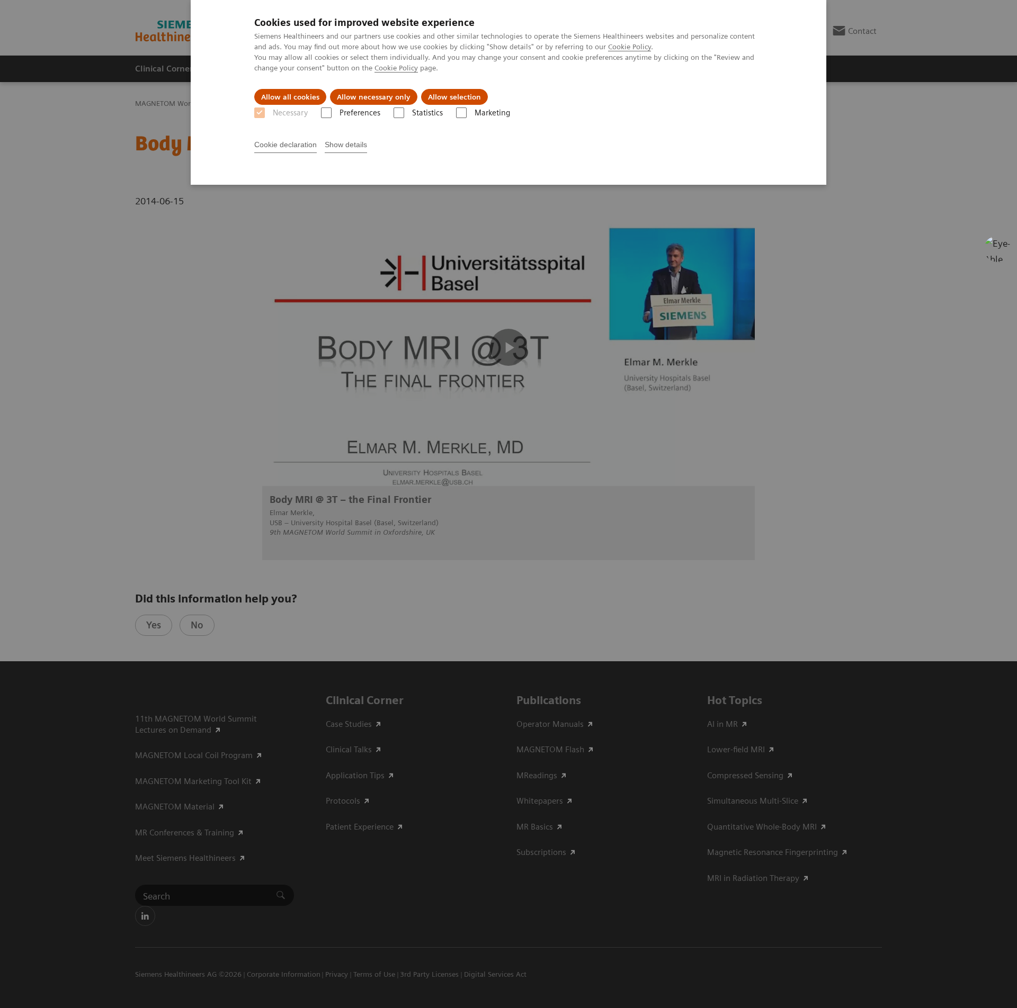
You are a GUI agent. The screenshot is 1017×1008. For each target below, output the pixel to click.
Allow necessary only (374, 97)
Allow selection (454, 97)
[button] (997, 249)
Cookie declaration (285, 144)
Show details (346, 144)
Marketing (492, 113)
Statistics (427, 113)
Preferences (360, 113)
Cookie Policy (629, 46)
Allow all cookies (290, 97)
